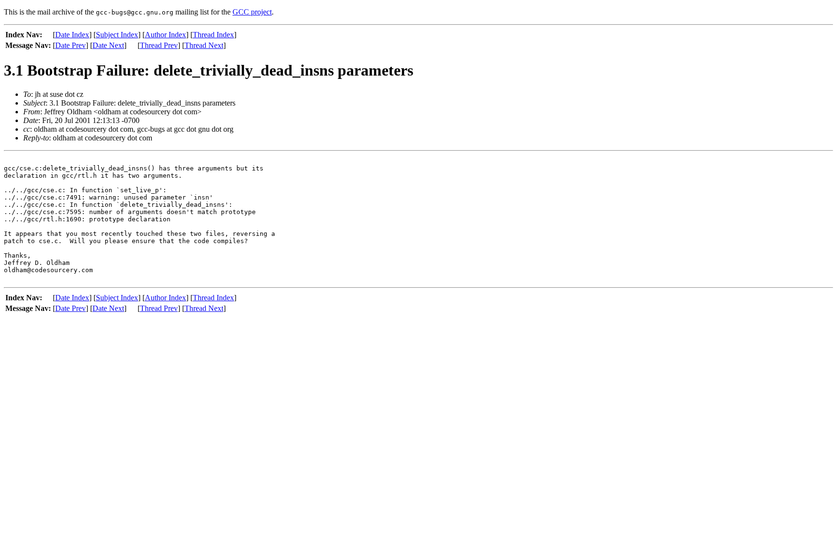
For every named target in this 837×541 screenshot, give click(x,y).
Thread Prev (159, 45)
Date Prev (70, 45)
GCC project (252, 12)
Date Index (72, 35)
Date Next (108, 45)
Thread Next (204, 45)
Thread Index (213, 35)
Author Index (165, 35)
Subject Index (117, 35)
